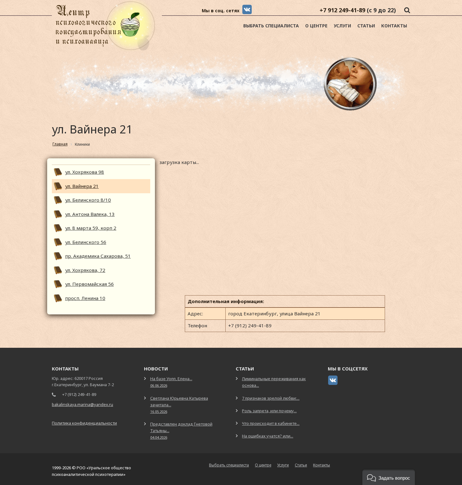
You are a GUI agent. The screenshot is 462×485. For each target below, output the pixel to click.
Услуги (342, 26)
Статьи (366, 26)
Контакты (394, 26)
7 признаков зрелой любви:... (271, 398)
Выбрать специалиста (271, 26)
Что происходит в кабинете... (271, 423)
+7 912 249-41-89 (342, 10)
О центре (316, 26)
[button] (388, 477)
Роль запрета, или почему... (269, 411)
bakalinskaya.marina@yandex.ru (82, 404)
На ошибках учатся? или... (267, 436)
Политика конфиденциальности (84, 423)
